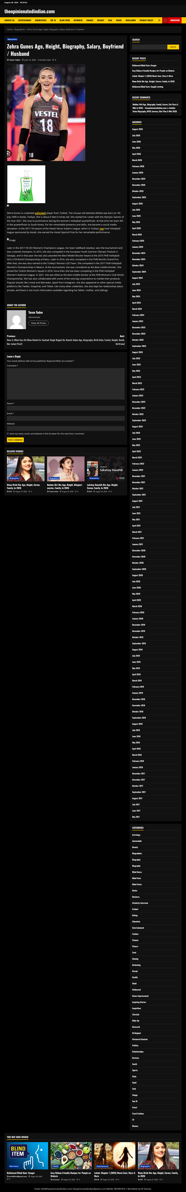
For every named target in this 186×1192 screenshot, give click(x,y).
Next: (95, 339)
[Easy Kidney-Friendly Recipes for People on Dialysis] (71, 1155)
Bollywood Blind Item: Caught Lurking (147, 86)
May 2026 (136, 147)
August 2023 (137, 352)
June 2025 (136, 215)
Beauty (135, 847)
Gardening (136, 964)
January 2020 (137, 618)
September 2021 (139, 494)
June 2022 (136, 438)
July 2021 (136, 507)
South (134, 1064)
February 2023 (138, 389)
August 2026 (137, 129)
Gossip (135, 971)
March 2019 (137, 680)
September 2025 (139, 197)
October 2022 (137, 414)
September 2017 (139, 791)
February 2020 (138, 612)
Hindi (134, 983)
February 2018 (138, 761)
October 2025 (137, 191)
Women (135, 1126)
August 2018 (137, 723)
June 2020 (136, 587)
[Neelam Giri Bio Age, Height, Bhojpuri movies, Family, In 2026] (66, 468)
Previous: (36, 339)
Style (134, 1076)
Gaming (135, 958)
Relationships (137, 1051)
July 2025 (136, 209)
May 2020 (136, 593)
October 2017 (137, 785)
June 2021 (136, 513)
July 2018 (136, 730)
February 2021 (138, 538)
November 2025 (138, 184)
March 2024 (137, 308)
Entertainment (24, 20)
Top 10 (53, 20)
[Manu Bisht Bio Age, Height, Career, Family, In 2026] (26, 468)
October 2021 (137, 488)
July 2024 (136, 284)
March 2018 (137, 754)
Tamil (134, 1082)
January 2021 (137, 544)
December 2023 (138, 327)
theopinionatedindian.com (29, 11)
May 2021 (136, 519)
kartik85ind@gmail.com (18, 1176)
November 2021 (138, 482)
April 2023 (136, 376)
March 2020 (137, 606)
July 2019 (136, 655)
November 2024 (138, 259)
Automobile (137, 840)
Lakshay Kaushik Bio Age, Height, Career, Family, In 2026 (102, 486)
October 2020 (138, 562)
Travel (119, 20)
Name (10, 403)
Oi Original (136, 1033)
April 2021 (136, 525)
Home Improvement (140, 995)
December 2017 (138, 773)
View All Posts (38, 323)
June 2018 (136, 736)
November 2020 (138, 556)
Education (136, 921)
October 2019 (137, 637)
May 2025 (136, 222)
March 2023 (137, 383)
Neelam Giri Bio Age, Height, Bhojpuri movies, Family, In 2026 (64, 486)
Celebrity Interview (140, 902)
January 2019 (137, 692)
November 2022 (138, 407)
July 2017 (136, 804)
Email (10, 413)
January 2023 (137, 395)
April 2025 (136, 228)
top (101, 228)
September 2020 (139, 569)
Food (134, 952)
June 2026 (136, 141)
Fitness (135, 946)
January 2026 (137, 172)
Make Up (135, 1020)
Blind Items (65, 20)
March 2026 (137, 160)
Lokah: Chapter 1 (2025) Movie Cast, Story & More (152, 75)
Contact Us (9, 20)
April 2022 (136, 451)
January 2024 (137, 321)
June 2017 (136, 810)
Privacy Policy (146, 20)
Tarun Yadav (14, 60)
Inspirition (136, 1008)
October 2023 (137, 339)
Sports (135, 1070)
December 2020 (138, 550)
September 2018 (139, 717)
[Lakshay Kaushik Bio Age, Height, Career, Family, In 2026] (106, 468)
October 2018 (137, 711)
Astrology (136, 834)
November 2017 (138, 779)
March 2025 (137, 234)
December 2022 (138, 401)
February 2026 (138, 166)
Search (136, 39)
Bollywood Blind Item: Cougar (144, 65)
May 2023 (136, 370)
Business (136, 896)
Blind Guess (137, 871)
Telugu (135, 1095)
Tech (110, 20)
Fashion (135, 933)
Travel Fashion (138, 1113)
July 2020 (136, 581)
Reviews (135, 1057)
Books (134, 890)
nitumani (56, 1180)
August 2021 (137, 500)
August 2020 (137, 575)
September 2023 (139, 345)
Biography (136, 859)
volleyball (40, 212)
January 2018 (137, 767)
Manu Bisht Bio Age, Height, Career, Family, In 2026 (23, 486)
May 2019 (136, 668)
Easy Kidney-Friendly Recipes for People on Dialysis (153, 70)
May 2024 (136, 296)
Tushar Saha (53, 491)
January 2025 (137, 246)
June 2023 (136, 364)
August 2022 (137, 426)
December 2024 (138, 253)
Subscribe (175, 20)
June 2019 (136, 661)
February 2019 (138, 686)
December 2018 (138, 699)
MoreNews (133, 1188)
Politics (135, 1045)
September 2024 (139, 271)
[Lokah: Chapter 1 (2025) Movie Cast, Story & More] (114, 1155)
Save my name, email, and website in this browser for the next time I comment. (47, 433)
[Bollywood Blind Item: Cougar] (27, 1155)
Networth (78, 20)
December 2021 (138, 476)
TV (133, 1119)
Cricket (100, 20)
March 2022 (137, 457)
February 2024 (138, 315)
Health (135, 977)
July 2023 (136, 358)
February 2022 (138, 463)
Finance (89, 20)
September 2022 (139, 420)
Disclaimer (131, 20)
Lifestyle (135, 1014)
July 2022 (136, 432)
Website (11, 423)
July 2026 (136, 135)
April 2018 (136, 748)
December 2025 (138, 178)
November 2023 (138, 333)
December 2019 (138, 624)
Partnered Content (140, 1039)
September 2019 (139, 643)
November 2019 (138, 631)
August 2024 (137, 277)
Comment (12, 365)
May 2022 (136, 445)
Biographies (40, 20)
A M (10, 491)
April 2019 (136, 674)
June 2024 (136, 290)
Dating (135, 915)
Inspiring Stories (139, 1002)
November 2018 (138, 705)
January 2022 (137, 469)
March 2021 (137, 531)
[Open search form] (159, 20)
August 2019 (137, 649)
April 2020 (136, 600)
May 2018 (136, 742)
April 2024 (136, 302)
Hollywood (136, 989)
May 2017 (136, 816)
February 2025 (138, 240)
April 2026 (136, 153)
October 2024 (137, 265)
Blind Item (136, 878)
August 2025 (137, 203)
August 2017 (137, 798)
